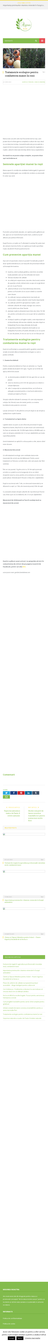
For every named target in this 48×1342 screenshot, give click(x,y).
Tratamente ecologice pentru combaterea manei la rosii (22, 1014)
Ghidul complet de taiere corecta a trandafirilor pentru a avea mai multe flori (36, 816)
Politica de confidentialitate (12, 1318)
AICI (24, 567)
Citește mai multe (32, 1338)
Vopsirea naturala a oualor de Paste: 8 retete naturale (12, 813)
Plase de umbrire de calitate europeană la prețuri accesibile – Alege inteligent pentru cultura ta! (20, 984)
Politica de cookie (9, 1324)
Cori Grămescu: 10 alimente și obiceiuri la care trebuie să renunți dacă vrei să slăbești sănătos (23, 990)
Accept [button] (11, 1338)
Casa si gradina (39, 82)
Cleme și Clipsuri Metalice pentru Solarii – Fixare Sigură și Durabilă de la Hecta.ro (23, 938)
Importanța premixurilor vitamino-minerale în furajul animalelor (24, 5)
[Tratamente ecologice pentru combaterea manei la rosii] (24, 58)
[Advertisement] (24, 110)
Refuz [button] (20, 1338)
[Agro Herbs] (24, 24)
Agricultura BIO (28, 82)
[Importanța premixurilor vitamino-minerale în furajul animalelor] (24, 884)
